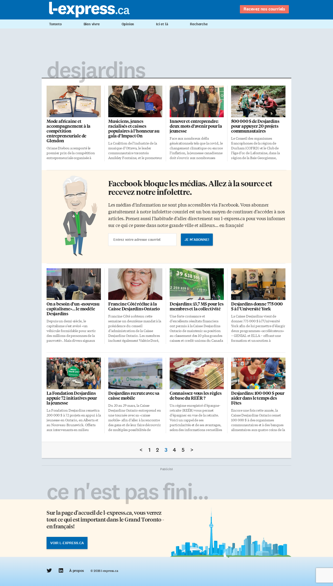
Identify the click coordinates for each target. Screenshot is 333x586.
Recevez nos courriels (264, 9)
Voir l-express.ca (67, 543)
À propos (76, 570)
